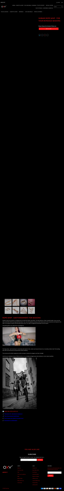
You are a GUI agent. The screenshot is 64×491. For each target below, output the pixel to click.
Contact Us (34, 468)
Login (59, 2)
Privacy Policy (35, 482)
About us (19, 468)
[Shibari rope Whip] (19, 346)
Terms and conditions (22, 474)
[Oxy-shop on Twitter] (1, 2)
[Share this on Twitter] (39, 35)
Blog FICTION (20, 478)
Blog (18, 476)
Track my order (20, 470)
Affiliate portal (35, 478)
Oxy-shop (7, 488)
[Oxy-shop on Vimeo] (4, 2)
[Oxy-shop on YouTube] (2, 2)
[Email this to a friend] (47, 35)
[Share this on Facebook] (42, 35)
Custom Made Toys (36, 480)
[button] (41, 5)
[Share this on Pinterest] (45, 35)
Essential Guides (35, 474)
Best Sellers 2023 (35, 470)
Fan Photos (34, 472)
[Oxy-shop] (3, 7)
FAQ (18, 472)
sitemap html (35, 484)
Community (20, 482)
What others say (21, 480)
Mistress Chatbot (35, 476)
